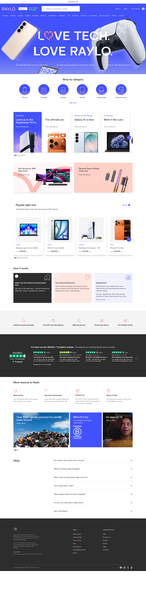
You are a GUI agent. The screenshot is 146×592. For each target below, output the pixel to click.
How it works (135, 9)
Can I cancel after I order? (64, 486)
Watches (43, 15)
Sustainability (77, 537)
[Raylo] (10, 8)
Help (125, 9)
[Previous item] (33, 1)
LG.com (121, 15)
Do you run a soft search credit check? (69, 502)
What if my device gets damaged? (67, 469)
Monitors (84, 15)
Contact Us (106, 537)
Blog (74, 543)
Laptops (20, 15)
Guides (105, 543)
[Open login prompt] (143, 9)
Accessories (93, 15)
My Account (77, 534)
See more (73, 103)
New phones (77, 546)
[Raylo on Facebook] (121, 568)
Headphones (53, 15)
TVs (68, 15)
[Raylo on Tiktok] (132, 568)
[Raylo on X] (128, 568)
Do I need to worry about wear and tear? (69, 460)
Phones (12, 15)
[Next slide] (129, 137)
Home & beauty (104, 15)
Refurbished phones (79, 550)
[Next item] (112, 1)
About (117, 9)
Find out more (100, 299)
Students (106, 550)
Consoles (35, 15)
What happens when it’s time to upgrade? (70, 494)
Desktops (62, 15)
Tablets (27, 15)
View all (124, 205)
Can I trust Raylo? (61, 511)
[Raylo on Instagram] (124, 568)
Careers (105, 540)
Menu (6, 15)
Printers (114, 15)
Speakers (75, 15)
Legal (104, 546)
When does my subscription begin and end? (71, 477)
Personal (22, 9)
